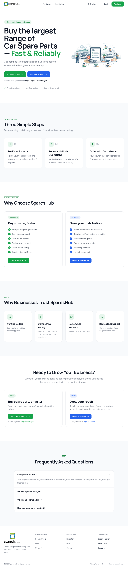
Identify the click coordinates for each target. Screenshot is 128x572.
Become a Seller (37, 74)
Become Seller (104, 539)
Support (69, 548)
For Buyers (47, 4)
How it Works (40, 539)
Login (106, 4)
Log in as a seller (89, 421)
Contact (38, 548)
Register (118, 4)
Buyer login (30, 80)
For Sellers (60, 4)
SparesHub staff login (116, 564)
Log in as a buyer (28, 421)
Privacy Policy (94, 564)
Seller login (42, 80)
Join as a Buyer (13, 74)
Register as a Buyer (19, 416)
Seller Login (102, 543)
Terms (104, 564)
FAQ (36, 543)
